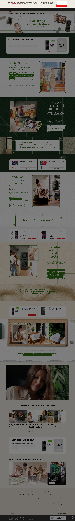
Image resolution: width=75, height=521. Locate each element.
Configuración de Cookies (62, 1)
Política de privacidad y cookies (14, 3)
